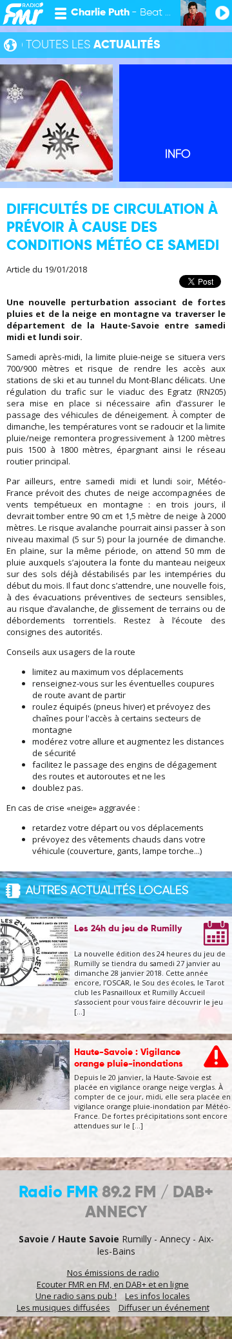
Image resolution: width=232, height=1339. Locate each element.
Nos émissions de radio (113, 1272)
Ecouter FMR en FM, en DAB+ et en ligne (113, 1284)
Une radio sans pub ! (76, 1296)
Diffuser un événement (164, 1307)
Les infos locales (157, 1296)
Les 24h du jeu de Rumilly (128, 928)
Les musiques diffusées (63, 1307)
